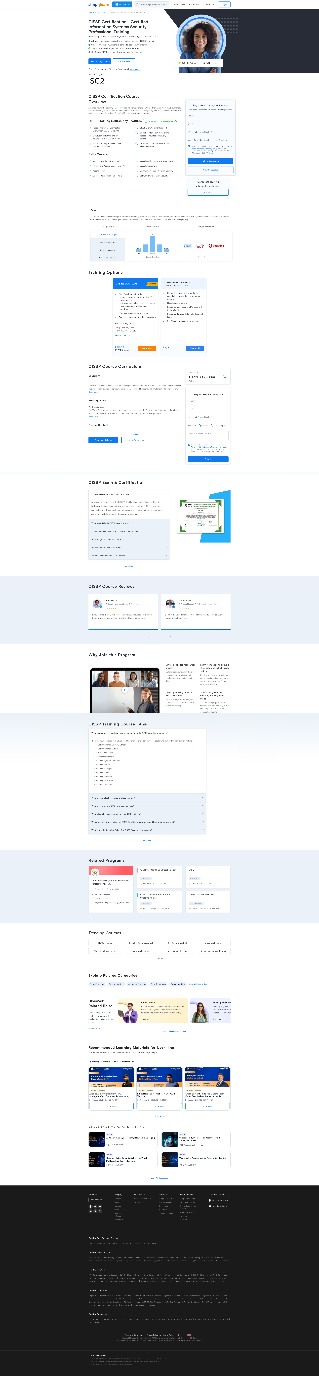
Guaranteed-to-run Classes (188, 1207)
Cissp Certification (214, 943)
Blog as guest (139, 1202)
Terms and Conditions (200, 447)
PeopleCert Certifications (141, 1299)
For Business (179, 4)
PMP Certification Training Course (102, 1275)
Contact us (118, 1220)
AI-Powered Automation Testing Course (184, 1261)
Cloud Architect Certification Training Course (188, 1257)
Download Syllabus (103, 440)
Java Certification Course (179, 1281)
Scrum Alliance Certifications (167, 1299)
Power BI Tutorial (221, 1319)
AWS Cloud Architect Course (215, 1261)
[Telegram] (95, 1211)
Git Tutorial (187, 1319)
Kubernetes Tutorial (203, 1319)
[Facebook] (90, 1206)
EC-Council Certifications (116, 1299)
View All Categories (198, 984)
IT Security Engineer (108, 258)
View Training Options (99, 61)
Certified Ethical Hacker (105, 951)
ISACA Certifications (172, 1302)
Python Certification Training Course (208, 1281)
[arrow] (129, 494)
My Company (222, 140)
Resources (194, 4)
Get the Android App (219, 1200)
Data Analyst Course (132, 1257)
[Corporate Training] (188, 285)
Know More (111, 1106)
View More (135, 434)
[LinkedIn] (90, 1211)
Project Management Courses (101, 1295)
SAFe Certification (146, 1278)
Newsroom (118, 1206)
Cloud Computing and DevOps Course (139, 1243)
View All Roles (94, 1028)
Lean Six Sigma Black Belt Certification (122, 1281)
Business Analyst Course (154, 1261)
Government (185, 1220)
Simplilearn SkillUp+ (188, 1202)
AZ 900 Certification (219, 1275)
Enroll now (147, 348)
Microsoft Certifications (108, 1305)
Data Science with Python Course (158, 1275)
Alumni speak (119, 1210)
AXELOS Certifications (151, 1302)
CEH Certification (200, 1275)
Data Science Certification (155, 1257)
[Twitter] (95, 1206)
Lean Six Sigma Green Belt (141, 943)
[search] (136, 4)
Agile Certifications (172, 1295)
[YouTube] (100, 1206)
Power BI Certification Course (153, 1281)
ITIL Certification (105, 943)
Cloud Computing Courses (127, 1295)
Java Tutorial (127, 1319)
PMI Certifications (191, 1302)
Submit (208, 459)
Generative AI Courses (151, 1295)
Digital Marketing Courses (144, 1305)
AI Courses (125, 1305)
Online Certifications (191, 1295)
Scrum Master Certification (213, 951)
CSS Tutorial (94, 1323)
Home (90, 12)
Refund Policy (167, 1335)
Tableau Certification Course (195, 1278)
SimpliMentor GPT (166, 1213)
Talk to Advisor (124, 61)
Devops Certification (177, 951)
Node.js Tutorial (158, 1319)
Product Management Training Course (104, 1243)
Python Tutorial (94, 1319)
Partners (183, 1216)
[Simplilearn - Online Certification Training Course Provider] (98, 4)
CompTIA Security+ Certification (103, 1278)
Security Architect (108, 242)
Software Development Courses (195, 1299)
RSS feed (163, 1210)
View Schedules (136, 440)
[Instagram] (100, 1211)
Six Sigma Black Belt (177, 943)
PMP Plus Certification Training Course (104, 1257)
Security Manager (107, 250)
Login (224, 4)
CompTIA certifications (211, 1302)
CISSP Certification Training (168, 1278)
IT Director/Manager (108, 235)
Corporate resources (188, 1212)
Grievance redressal (118, 1214)
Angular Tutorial (142, 1319)
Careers (117, 1202)
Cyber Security (99, 12)
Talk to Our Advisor (210, 161)
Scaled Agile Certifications (109, 1302)
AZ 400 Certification (127, 1278)
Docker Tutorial (173, 1319)
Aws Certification (141, 951)
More (208, 4)
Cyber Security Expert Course (128, 1261)
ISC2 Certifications (132, 1302)
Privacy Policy (211, 148)
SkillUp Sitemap (165, 1202)
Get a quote (134, 69)
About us (117, 1198)
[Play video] (124, 689)
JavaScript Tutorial (112, 1319)
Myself (206, 140)
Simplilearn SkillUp (166, 1198)
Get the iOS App (220, 1206)
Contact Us (208, 192)
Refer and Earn (96, 1200)
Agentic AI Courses (211, 1295)
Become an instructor (142, 1198)
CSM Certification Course (130, 1275)
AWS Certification (182, 1275)
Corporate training (187, 1198)
